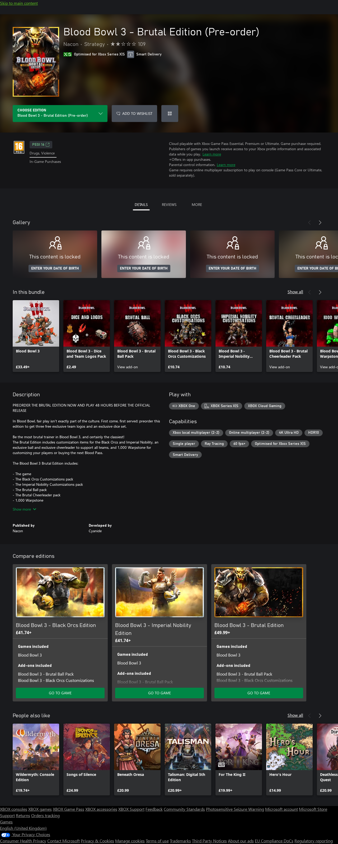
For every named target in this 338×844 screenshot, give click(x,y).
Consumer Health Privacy (23, 840)
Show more (22, 509)
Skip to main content (19, 3)
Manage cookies (130, 840)
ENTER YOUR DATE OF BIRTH (55, 268)
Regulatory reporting (313, 840)
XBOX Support (131, 809)
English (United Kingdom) (23, 828)
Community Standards (184, 809)
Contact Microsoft (63, 840)
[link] (36, 336)
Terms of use (157, 840)
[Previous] (309, 222)
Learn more (212, 154)
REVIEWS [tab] (169, 204)
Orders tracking (45, 815)
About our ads (241, 840)
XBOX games (40, 809)
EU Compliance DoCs (274, 840)
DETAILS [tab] (141, 204)
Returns (23, 815)
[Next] (320, 222)
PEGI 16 (38, 145)
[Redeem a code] (169, 113)
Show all (295, 291)
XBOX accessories (101, 809)
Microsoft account (281, 809)
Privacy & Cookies (97, 840)
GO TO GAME (60, 692)
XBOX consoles (13, 809)
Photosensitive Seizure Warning (235, 809)
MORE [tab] (197, 204)
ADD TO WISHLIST (137, 113)
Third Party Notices (209, 840)
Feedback (154, 809)
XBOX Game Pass (68, 809)
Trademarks (180, 840)
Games (6, 821)
